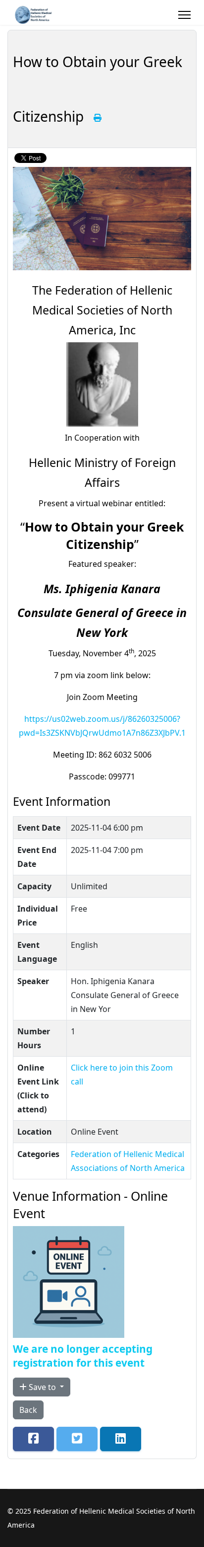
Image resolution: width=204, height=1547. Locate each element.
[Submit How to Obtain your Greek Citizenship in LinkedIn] (120, 1439)
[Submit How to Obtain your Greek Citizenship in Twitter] (77, 1439)
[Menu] (184, 15)
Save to (42, 1387)
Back (28, 1409)
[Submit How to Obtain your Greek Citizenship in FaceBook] (33, 1439)
